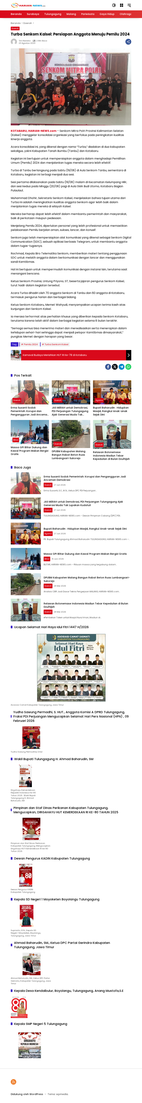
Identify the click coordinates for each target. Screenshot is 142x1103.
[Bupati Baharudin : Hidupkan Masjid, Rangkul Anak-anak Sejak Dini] (112, 392)
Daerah (15, 28)
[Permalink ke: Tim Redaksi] (15, 42)
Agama (99, 400)
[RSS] (13, 1082)
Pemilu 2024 (31, 344)
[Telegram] (122, 367)
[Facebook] (108, 367)
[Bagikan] (128, 42)
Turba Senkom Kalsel (56, 344)
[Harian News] (28, 5)
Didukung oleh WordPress (27, 1094)
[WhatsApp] (128, 367)
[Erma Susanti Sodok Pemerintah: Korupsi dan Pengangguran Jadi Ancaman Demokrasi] (30, 392)
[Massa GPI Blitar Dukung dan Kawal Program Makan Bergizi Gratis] (30, 432)
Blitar (15, 439)
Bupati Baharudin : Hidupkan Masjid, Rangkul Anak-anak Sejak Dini (111, 411)
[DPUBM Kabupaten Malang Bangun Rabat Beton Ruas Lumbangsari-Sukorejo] (71, 434)
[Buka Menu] (121, 5)
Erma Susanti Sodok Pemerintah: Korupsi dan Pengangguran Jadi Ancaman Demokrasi (30, 411)
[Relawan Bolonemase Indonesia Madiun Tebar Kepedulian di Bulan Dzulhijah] (112, 434)
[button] (114, 5)
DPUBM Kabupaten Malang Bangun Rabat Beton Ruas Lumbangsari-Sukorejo (68, 455)
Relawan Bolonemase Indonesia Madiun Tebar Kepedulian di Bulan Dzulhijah (111, 456)
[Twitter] (115, 367)
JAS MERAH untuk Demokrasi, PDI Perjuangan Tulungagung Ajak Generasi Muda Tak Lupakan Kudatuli (70, 411)
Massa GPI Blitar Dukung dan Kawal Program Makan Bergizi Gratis (29, 451)
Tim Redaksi (25, 41)
